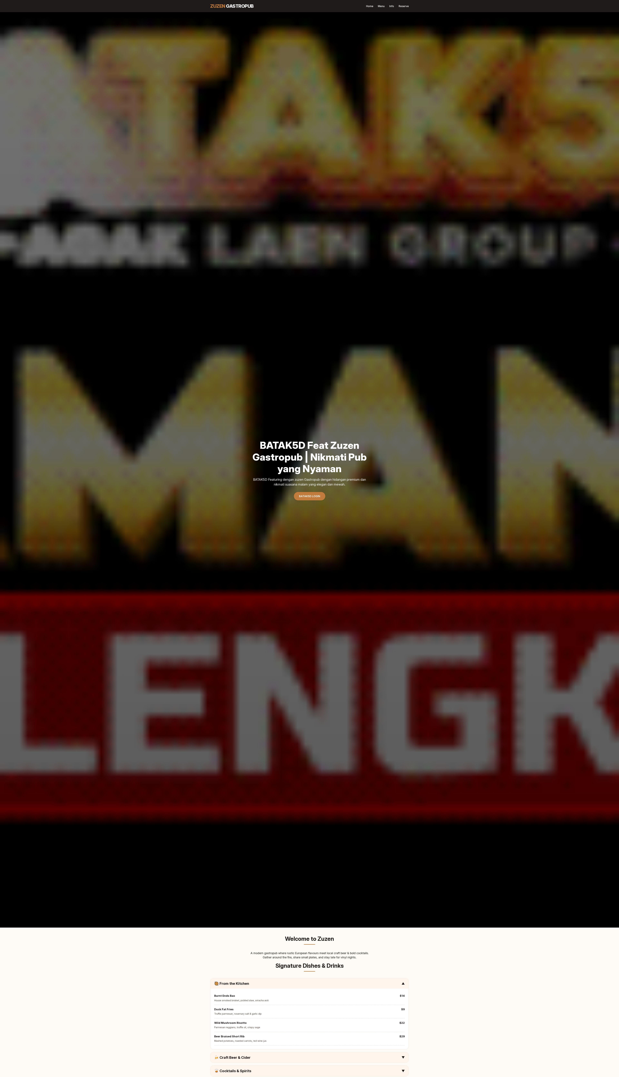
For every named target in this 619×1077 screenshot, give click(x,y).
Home (369, 6)
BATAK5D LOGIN (309, 496)
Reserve (404, 6)
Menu (381, 6)
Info (391, 6)
